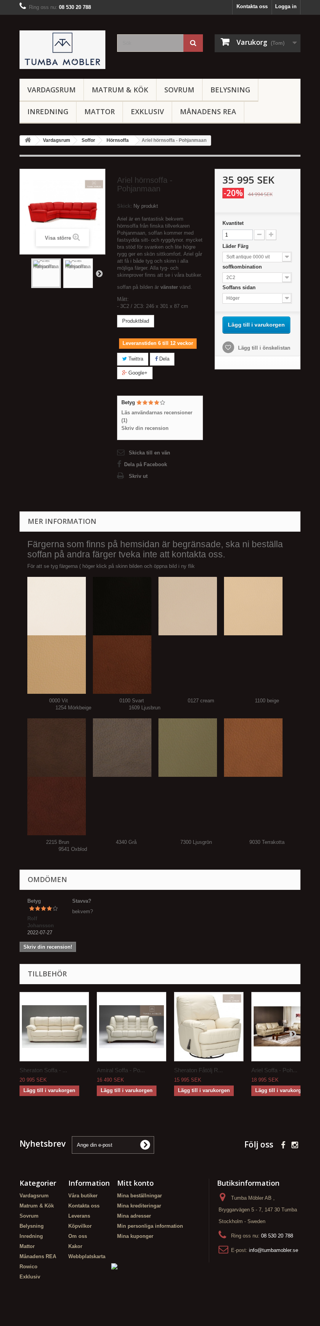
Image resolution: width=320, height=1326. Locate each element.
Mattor (99, 111)
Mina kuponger (135, 1236)
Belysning (230, 89)
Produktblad (135, 321)
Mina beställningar (139, 1196)
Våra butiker (83, 1196)
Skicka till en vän (149, 453)
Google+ (137, 373)
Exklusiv (147, 111)
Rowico (28, 1266)
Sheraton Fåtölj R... (198, 1070)
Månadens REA (208, 111)
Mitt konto (135, 1183)
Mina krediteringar (139, 1206)
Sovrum (179, 89)
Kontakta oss (252, 6)
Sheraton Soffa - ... (43, 1070)
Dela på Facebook (145, 464)
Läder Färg (236, 246)
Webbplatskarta (86, 1256)
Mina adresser (134, 1216)
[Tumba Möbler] (62, 49)
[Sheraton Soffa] (54, 1026)
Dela (163, 359)
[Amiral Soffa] (131, 1026)
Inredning (47, 111)
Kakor (75, 1246)
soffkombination (242, 267)
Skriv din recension (145, 428)
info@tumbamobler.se (273, 1250)
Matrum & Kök (120, 89)
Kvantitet (233, 223)
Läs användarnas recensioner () (156, 416)
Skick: (124, 206)
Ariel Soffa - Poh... (274, 1070)
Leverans (79, 1216)
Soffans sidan (239, 287)
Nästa (99, 273)
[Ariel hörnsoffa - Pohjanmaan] (46, 273)
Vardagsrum (51, 89)
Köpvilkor (80, 1226)
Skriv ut (138, 476)
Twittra (135, 359)
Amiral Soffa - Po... (121, 1070)
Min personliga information (150, 1226)
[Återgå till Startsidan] (27, 140)
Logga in (286, 6)
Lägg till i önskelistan (263, 348)
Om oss (77, 1236)
